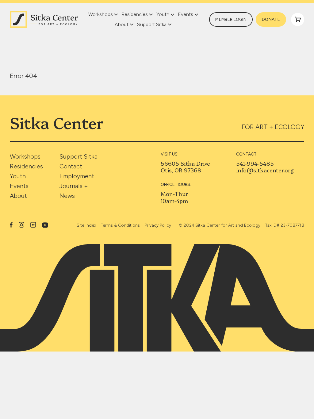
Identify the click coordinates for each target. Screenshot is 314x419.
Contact (70, 166)
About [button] (121, 24)
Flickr (33, 225)
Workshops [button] (100, 14)
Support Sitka (78, 156)
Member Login (231, 19)
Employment (76, 176)
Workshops (25, 156)
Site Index (86, 225)
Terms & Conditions (120, 225)
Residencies (26, 166)
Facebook (11, 225)
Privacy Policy (158, 225)
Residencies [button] (134, 14)
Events (19, 186)
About (18, 195)
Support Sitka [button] (152, 24)
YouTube (45, 225)
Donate (271, 19)
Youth (18, 176)
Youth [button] (162, 14)
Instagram (21, 225)
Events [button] (185, 14)
